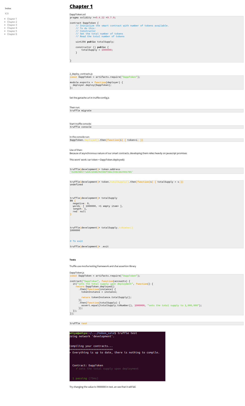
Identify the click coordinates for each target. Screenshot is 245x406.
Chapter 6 (12, 34)
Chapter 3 (12, 24)
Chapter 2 (12, 21)
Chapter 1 (12, 18)
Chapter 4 (12, 27)
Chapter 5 (12, 31)
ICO (7, 13)
